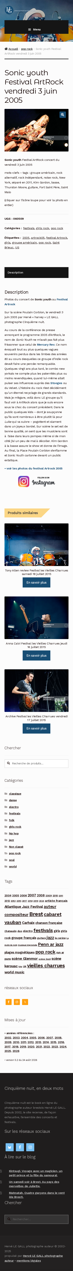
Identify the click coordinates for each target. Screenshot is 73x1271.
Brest (36, 914)
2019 (35, 901)
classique (15, 793)
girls (7, 242)
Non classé (16, 846)
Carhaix (28, 923)
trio (20, 966)
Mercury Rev (46, 344)
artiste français (56, 900)
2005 (25, 237)
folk (11, 820)
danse (13, 800)
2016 (61, 1042)
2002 (7, 1037)
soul (12, 860)
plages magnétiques (19, 952)
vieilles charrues (46, 965)
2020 (31, 1046)
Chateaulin (10, 931)
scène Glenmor (25, 958)
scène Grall (45, 959)
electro (14, 807)
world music (14, 972)
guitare (41, 937)
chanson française (48, 923)
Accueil (13, 49)
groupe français (23, 938)
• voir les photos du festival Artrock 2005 (33, 468)
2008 (41, 895)
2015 (18, 901)
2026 (16, 1051)
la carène (60, 938)
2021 (39, 1046)
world (13, 866)
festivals (28, 228)
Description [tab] (15, 272)
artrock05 (38, 237)
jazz (11, 840)
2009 (48, 895)
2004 (7, 895)
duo (19, 931)
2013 (13, 900)
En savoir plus (36, 582)
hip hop (14, 833)
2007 (32, 895)
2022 (46, 1046)
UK (24, 966)
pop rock (27, 49)
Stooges (56, 383)
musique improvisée (27, 945)
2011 (61, 895)
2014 (46, 1042)
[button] (63, 115)
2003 (16, 1037)
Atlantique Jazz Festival (23, 907)
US (17, 247)
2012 (7, 900)
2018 (30, 901)
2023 (54, 1046)
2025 (7, 1051)
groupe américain (24, 242)
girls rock (42, 228)
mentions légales (29, 1260)
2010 (55, 895)
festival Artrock (56, 237)
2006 (23, 895)
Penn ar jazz (50, 944)
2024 (41, 901)
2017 (24, 901)
